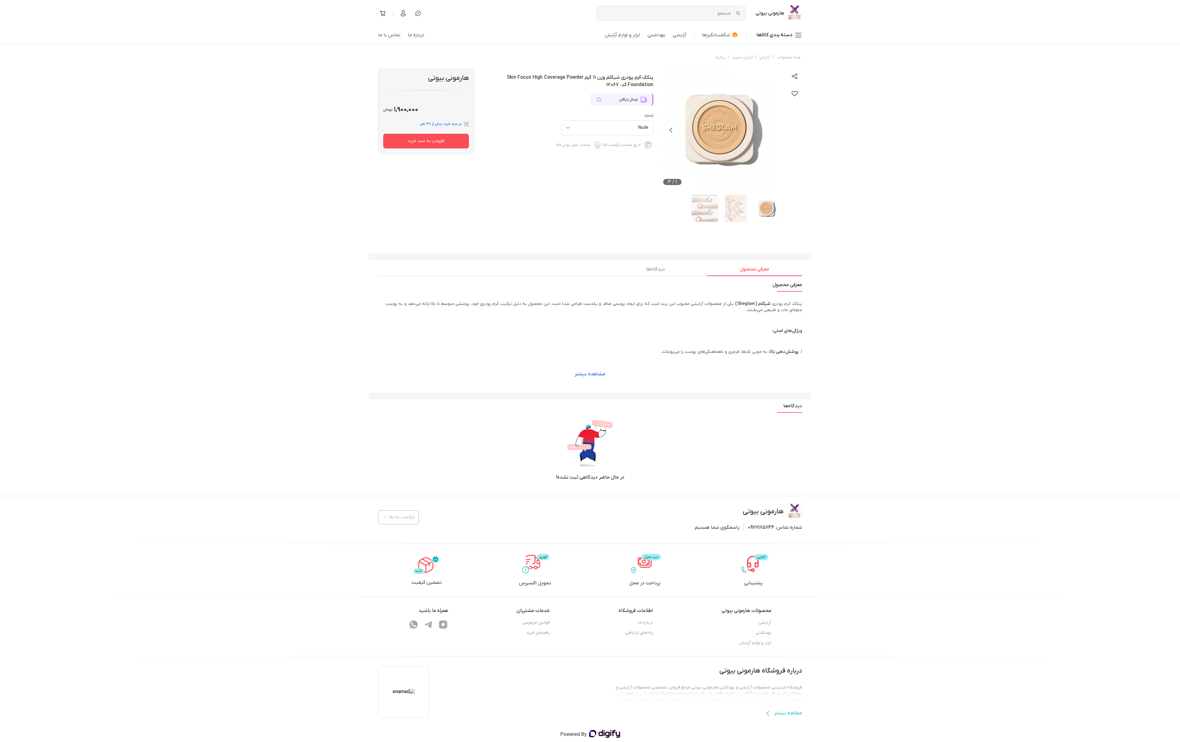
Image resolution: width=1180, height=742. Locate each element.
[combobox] (607, 127)
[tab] (754, 271)
